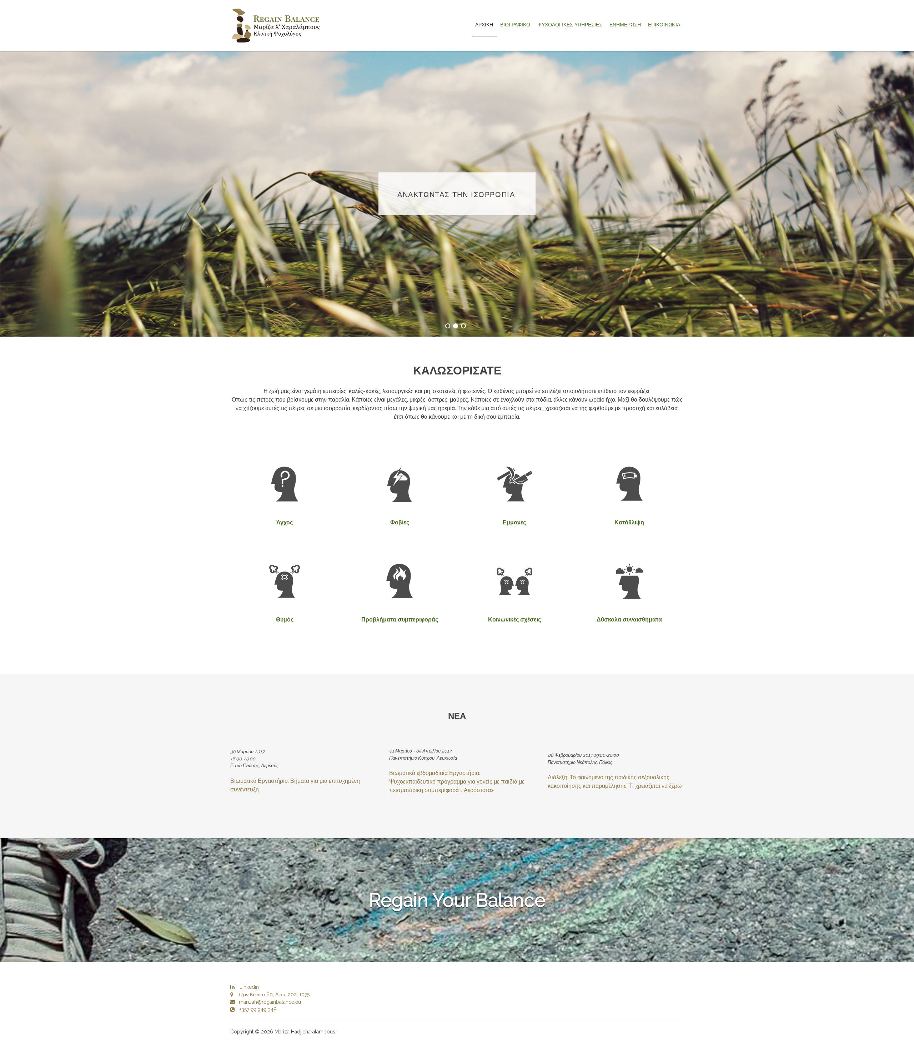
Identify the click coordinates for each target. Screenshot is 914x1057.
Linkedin (248, 987)
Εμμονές (514, 522)
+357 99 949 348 (257, 1009)
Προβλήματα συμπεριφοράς (399, 619)
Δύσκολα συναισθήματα (629, 619)
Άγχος (284, 522)
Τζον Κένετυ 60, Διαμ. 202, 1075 (273, 994)
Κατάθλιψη (629, 522)
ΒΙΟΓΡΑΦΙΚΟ (515, 24)
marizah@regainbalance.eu (270, 1002)
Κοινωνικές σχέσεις (514, 619)
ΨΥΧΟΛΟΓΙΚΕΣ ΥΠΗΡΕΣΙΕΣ (569, 24)
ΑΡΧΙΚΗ (484, 24)
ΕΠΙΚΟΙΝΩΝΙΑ (664, 24)
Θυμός (284, 619)
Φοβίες (399, 522)
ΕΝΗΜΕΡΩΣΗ (625, 24)
